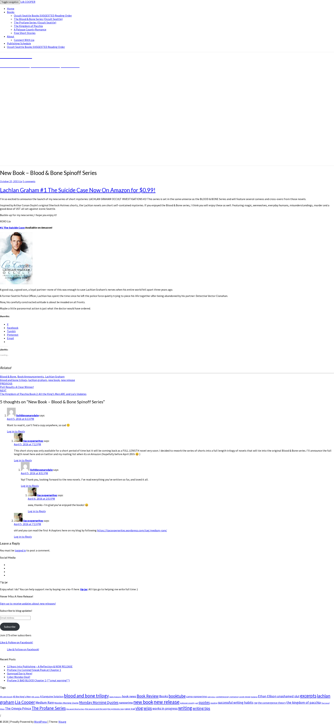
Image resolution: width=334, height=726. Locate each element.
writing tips (201, 708)
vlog (139, 708)
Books (10, 12)
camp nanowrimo (196, 696)
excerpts (308, 696)
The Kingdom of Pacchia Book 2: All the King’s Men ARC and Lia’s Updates (43, 392)
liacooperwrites (33, 441)
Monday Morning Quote (66, 702)
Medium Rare (44, 702)
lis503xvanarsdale (27, 415)
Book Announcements (30, 376)
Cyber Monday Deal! (18, 677)
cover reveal (244, 696)
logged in (20, 550)
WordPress (40, 721)
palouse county (187, 703)
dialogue (254, 697)
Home (10, 8)
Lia (20, 181)
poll (196, 703)
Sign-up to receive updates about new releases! (28, 603)
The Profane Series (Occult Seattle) (35, 22)
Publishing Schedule (19, 43)
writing (185, 708)
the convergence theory (272, 702)
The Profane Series (49, 708)
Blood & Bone (8, 376)
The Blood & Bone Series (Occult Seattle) (38, 19)
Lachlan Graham (55, 376)
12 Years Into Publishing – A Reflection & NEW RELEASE (40, 666)
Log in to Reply (16, 431)
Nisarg (62, 721)
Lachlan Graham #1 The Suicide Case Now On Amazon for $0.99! (78, 190)
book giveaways (115, 697)
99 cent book (6, 696)
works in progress (165, 708)
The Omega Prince (18, 708)
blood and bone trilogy (13, 380)
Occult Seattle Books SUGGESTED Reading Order (43, 15)
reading (213, 703)
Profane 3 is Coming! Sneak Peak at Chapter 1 (34, 670)
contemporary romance (227, 696)
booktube (177, 696)
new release (68, 380)
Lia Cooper (25, 702)
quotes (204, 702)
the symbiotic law (115, 709)
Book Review (148, 695)
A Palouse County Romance (30, 29)
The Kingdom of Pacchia (28, 26)
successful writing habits (235, 702)
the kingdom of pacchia (303, 702)
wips (148, 708)
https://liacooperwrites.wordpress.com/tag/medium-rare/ (132, 530)
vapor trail (129, 708)
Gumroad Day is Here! (19, 673)
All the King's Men (22, 696)
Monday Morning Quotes (98, 702)
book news (129, 696)
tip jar (84, 589)
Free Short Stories (24, 33)
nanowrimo (126, 703)
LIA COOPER (28, 1)
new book (54, 380)
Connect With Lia (24, 40)
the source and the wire (96, 709)
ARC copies (35, 697)
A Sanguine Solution (51, 696)
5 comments (29, 181)
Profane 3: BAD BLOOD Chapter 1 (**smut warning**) (38, 680)
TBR (255, 703)
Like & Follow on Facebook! (16, 642)
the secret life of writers (75, 709)
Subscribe (9, 626)
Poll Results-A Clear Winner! (17, 385)
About (10, 36)
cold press (211, 697)
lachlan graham (37, 380)
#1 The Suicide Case (12, 227)
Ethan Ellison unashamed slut (279, 696)
